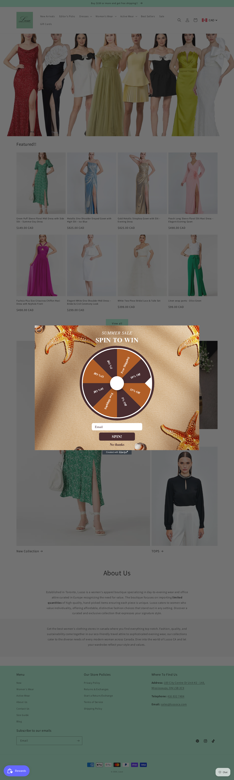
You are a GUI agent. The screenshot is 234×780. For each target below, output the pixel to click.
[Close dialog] (39, 330)
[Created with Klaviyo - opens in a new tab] (117, 452)
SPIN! (117, 436)
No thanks (117, 444)
